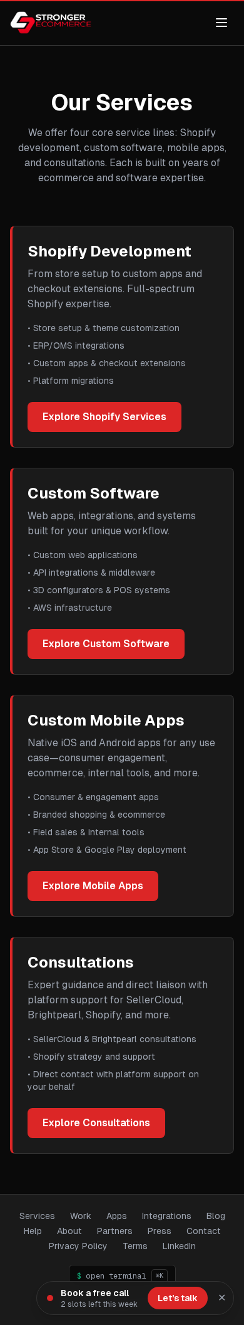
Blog (215, 1216)
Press (159, 1231)
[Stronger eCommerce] (50, 22)
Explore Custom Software (106, 644)
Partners (115, 1231)
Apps (116, 1216)
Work (80, 1216)
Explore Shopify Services (104, 417)
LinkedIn (179, 1245)
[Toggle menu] (221, 22)
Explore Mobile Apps (93, 886)
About (69, 1231)
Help (33, 1231)
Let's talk (178, 1298)
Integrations (166, 1216)
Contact (203, 1231)
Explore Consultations (96, 1123)
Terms (135, 1246)
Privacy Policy (78, 1246)
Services (37, 1216)
